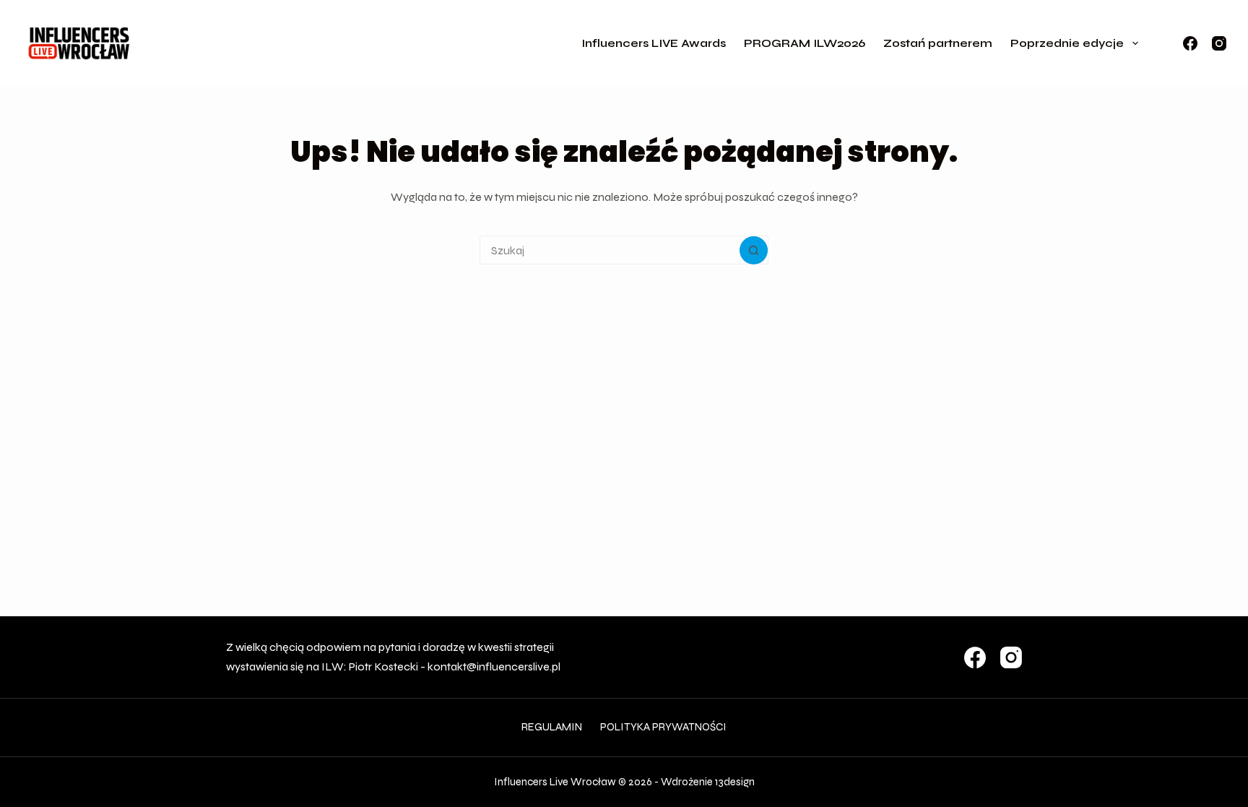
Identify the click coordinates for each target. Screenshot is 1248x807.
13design (735, 781)
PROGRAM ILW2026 (804, 43)
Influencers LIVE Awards (653, 43)
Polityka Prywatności (663, 726)
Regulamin (551, 726)
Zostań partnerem (937, 43)
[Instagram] (1219, 43)
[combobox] (610, 250)
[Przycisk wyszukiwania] (754, 250)
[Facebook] (1190, 43)
